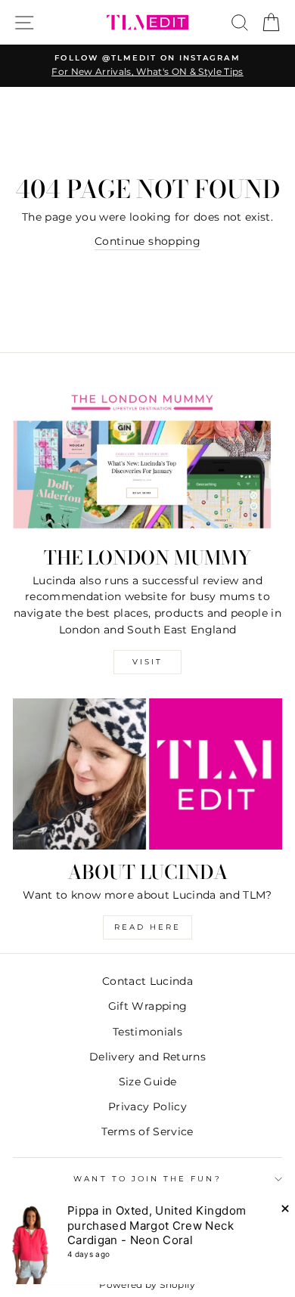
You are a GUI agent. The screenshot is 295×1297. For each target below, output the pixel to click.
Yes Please (147, 748)
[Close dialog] (283, 563)
